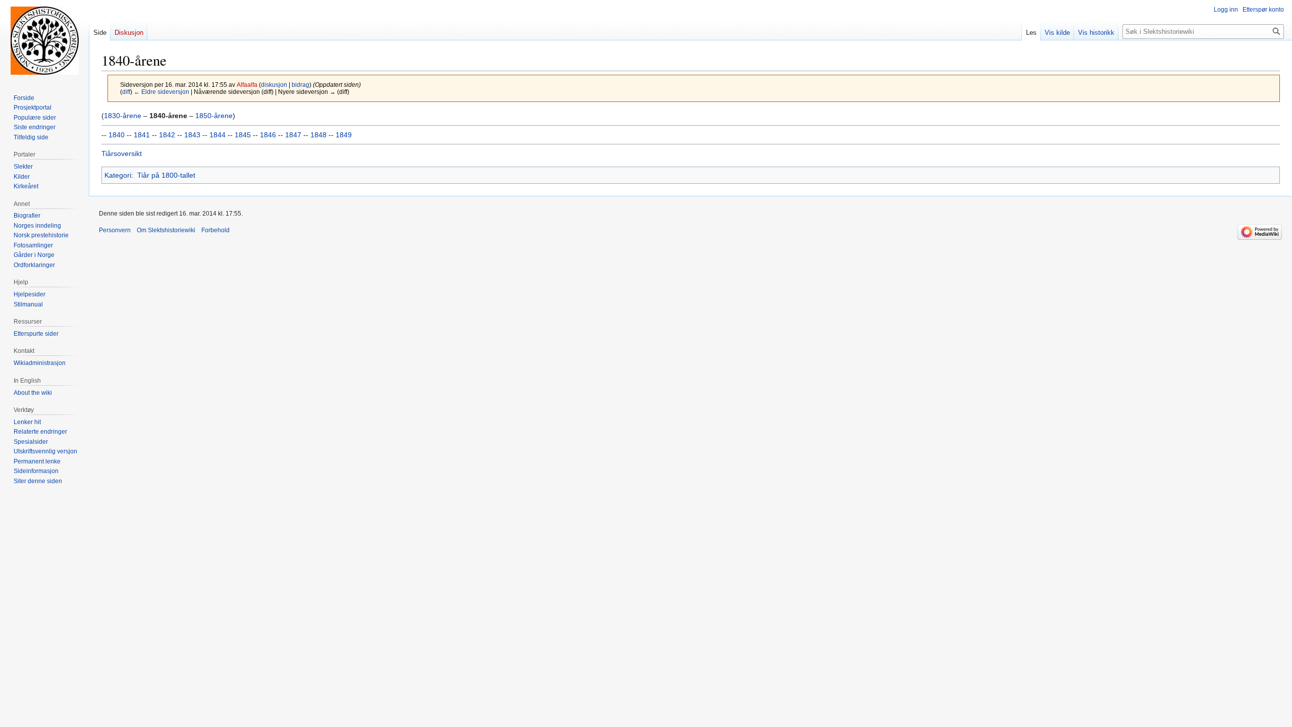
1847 (293, 135)
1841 (142, 135)
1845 (243, 135)
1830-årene (122, 116)
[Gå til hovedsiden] (44, 40)
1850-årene (214, 116)
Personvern (115, 230)
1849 (344, 135)
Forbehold (215, 230)
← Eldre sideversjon (161, 91)
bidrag (300, 84)
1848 (318, 135)
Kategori (117, 175)
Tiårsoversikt (121, 153)
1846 (268, 135)
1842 (167, 135)
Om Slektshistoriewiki (166, 230)
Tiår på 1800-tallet (166, 175)
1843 (192, 135)
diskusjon (274, 84)
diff (126, 91)
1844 (217, 135)
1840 (117, 135)
